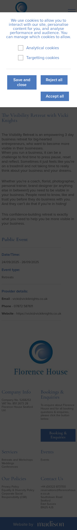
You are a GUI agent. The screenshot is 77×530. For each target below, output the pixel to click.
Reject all (54, 79)
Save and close (21, 82)
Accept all (55, 96)
